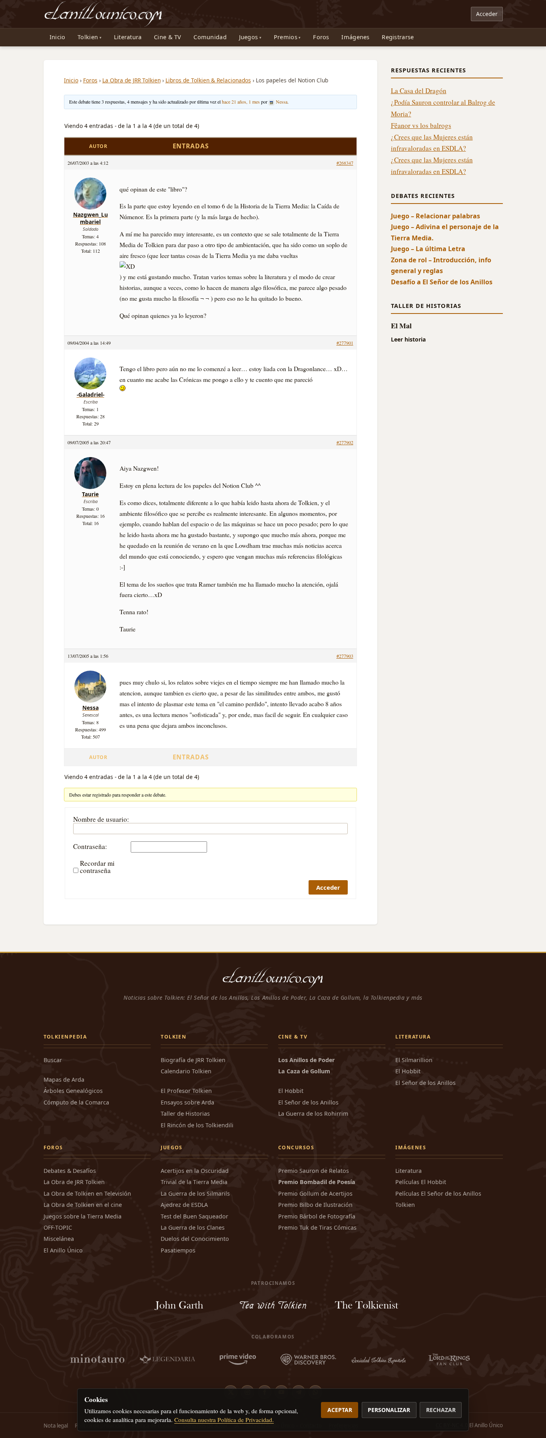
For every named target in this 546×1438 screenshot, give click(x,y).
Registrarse (398, 37)
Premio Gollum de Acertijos (315, 1193)
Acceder (487, 14)
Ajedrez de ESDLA (184, 1204)
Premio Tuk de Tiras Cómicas (317, 1227)
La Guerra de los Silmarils (195, 1193)
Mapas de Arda (64, 1079)
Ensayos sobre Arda (187, 1102)
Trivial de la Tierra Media (194, 1182)
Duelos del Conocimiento (195, 1238)
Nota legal (56, 1425)
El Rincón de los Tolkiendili (197, 1125)
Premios (285, 37)
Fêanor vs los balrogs (421, 125)
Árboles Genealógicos (73, 1090)
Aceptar (339, 1410)
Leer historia (408, 339)
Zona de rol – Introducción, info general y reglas (441, 265)
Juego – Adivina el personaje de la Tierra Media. (445, 232)
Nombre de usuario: (101, 819)
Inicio (58, 37)
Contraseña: (90, 846)
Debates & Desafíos (70, 1170)
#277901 (345, 343)
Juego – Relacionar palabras (435, 216)
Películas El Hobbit (420, 1182)
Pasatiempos (178, 1250)
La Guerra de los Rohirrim (313, 1113)
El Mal (401, 325)
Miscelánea (59, 1238)
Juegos (248, 37)
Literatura (128, 37)
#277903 (345, 656)
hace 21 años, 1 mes (241, 101)
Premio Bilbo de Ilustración (315, 1204)
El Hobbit (290, 1090)
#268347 (345, 163)
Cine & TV (167, 37)
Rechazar (441, 1410)
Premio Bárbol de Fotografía (316, 1216)
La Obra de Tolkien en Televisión (87, 1193)
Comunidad (210, 37)
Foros (321, 37)
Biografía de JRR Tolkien (193, 1060)
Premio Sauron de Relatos (313, 1170)
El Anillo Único (63, 1250)
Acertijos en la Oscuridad (195, 1170)
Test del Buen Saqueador (194, 1216)
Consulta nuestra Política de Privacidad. (224, 1420)
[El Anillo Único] (104, 14)
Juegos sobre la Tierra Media (83, 1216)
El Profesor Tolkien (186, 1090)
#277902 (345, 442)
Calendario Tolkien (186, 1071)
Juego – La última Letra (428, 248)
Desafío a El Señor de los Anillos (441, 282)
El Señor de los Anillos (308, 1102)
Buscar (53, 1060)
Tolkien (88, 37)
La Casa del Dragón (418, 90)
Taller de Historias (185, 1113)
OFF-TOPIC (58, 1227)
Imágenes (355, 37)
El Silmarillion (413, 1060)
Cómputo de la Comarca (76, 1102)
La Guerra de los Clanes (193, 1227)
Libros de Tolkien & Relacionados (208, 80)
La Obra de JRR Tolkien (131, 80)
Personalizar (389, 1410)
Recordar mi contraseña (97, 867)
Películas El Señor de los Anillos (438, 1193)
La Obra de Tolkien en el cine (83, 1204)
